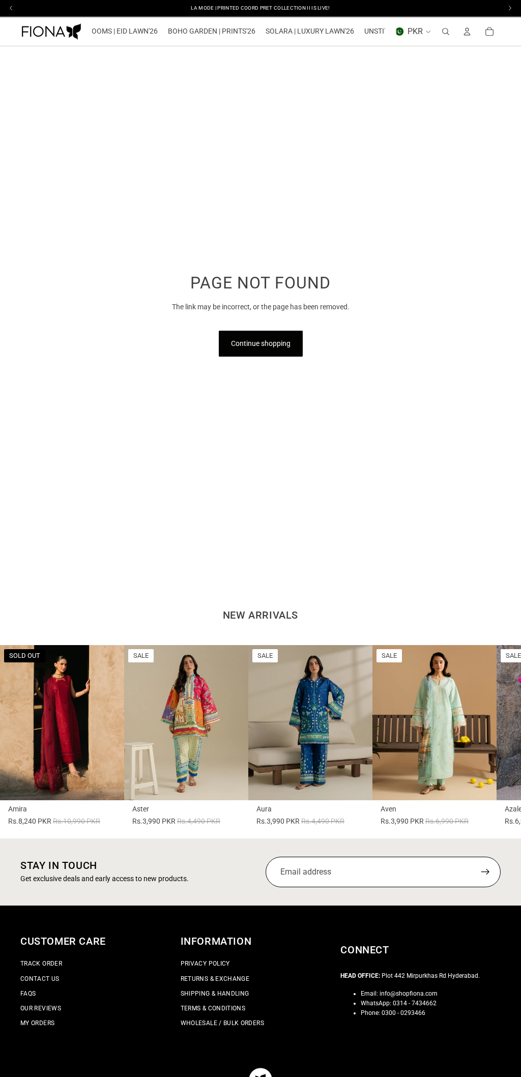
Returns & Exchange (215, 978)
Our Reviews (40, 1008)
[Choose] (232, 784)
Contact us (40, 978)
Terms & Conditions (213, 1008)
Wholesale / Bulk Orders (222, 1023)
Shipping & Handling (215, 993)
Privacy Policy (205, 963)
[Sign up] (485, 872)
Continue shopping (261, 343)
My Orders (37, 1023)
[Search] (446, 31)
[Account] (467, 31)
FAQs (28, 993)
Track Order (41, 963)
